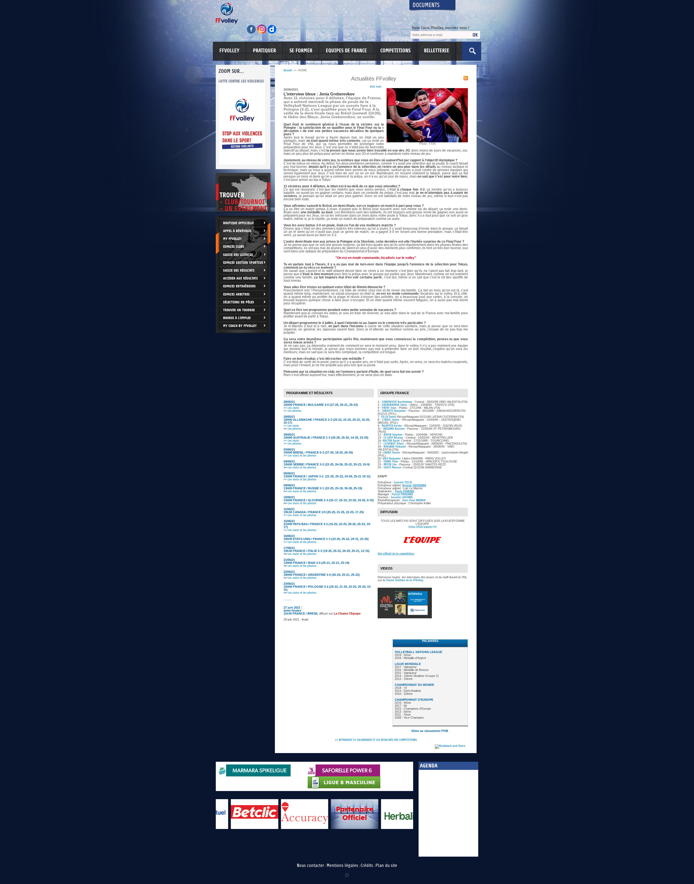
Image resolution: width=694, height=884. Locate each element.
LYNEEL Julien (390, 420)
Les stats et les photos (302, 467)
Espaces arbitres (236, 294)
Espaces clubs (233, 247)
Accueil (288, 70)
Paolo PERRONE (404, 491)
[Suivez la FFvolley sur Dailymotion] (272, 33)
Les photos (292, 428)
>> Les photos (292, 411)
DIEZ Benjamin (392, 458)
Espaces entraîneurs (239, 286)
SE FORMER (301, 51)
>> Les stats (291, 408)
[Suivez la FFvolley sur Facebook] (252, 33)
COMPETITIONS (395, 51)
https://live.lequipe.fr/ (423, 527)
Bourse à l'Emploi (237, 318)
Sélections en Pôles (238, 302)
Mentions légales (342, 865)
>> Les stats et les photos (300, 455)
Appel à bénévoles (237, 231)
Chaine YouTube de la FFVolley (404, 580)
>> (285, 542)
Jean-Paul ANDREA (414, 500)
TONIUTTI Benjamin (394, 411)
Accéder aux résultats (240, 278)
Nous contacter (310, 865)
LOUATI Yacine (391, 452)
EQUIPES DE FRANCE (346, 51)
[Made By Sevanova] (347, 872)
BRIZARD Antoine (393, 428)
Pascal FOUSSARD (402, 494)
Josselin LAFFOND (402, 497)
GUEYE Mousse (392, 467)
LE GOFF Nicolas (394, 437)
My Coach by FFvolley (240, 326)
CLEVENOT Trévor (394, 443)
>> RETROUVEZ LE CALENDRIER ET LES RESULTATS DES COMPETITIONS (376, 740)
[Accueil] (308, 13)
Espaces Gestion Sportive (243, 263)
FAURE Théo (391, 461)
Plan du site (386, 865)
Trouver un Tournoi (239, 310)
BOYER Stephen (393, 434)
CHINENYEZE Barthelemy (397, 402)
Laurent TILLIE (403, 482)
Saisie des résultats (239, 270)
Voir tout (375, 86)
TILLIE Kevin (388, 417)
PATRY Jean (389, 408)
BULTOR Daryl (391, 440)
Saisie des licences (238, 255)
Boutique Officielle (238, 223)
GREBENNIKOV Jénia (394, 405)
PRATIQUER (264, 51)
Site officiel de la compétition (396, 553)
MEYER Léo (390, 464)
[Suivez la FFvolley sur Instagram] (262, 33)
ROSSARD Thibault (395, 446)
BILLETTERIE (436, 51)
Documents (426, 5)
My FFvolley (232, 239)
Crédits (367, 865)
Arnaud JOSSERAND (414, 485)
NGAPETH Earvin (392, 425)
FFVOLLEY (229, 51)
